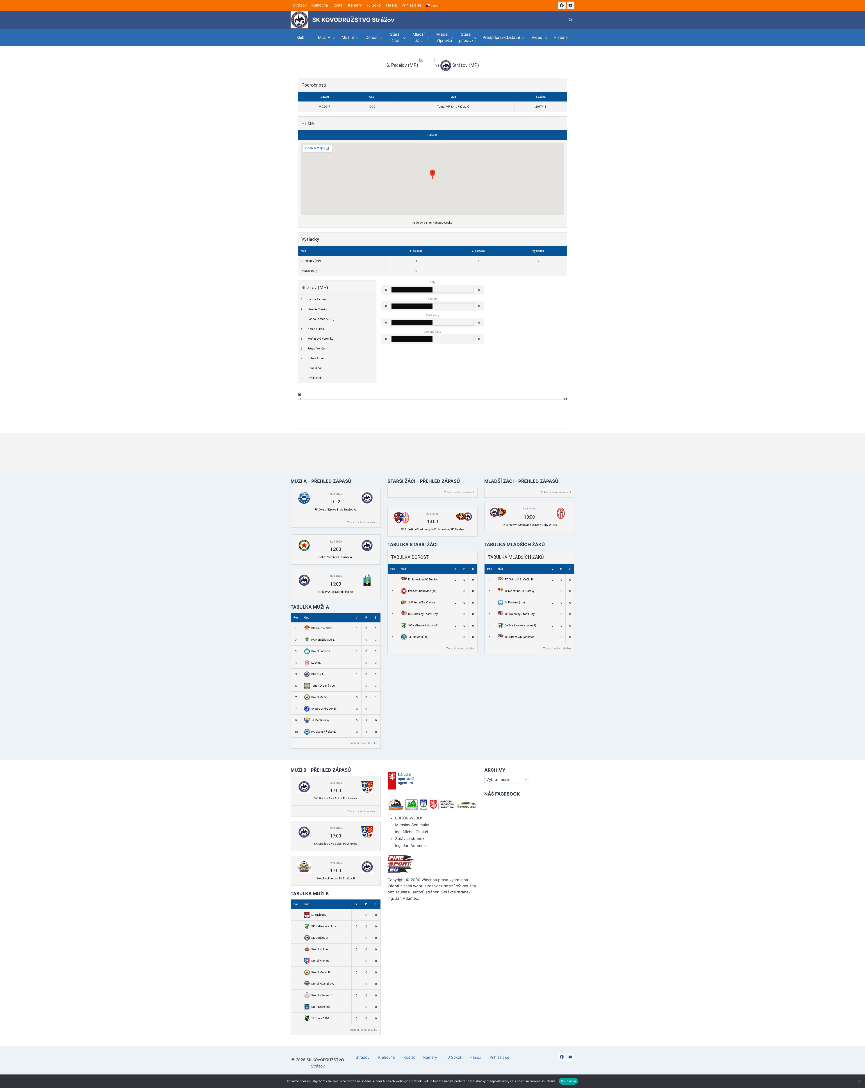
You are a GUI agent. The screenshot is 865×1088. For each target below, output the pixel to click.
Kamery (355, 5)
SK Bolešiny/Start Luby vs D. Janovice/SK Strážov (432, 529)
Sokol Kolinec (320, 949)
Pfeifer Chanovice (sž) (422, 591)
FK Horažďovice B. (323, 639)
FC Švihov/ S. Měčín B (519, 579)
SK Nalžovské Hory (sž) (423, 625)
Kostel (338, 5)
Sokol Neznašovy (322, 983)
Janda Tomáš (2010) (321, 319)
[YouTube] (570, 5)
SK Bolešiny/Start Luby (423, 614)
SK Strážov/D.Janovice (519, 637)
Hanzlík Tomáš (317, 309)
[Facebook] (562, 5)
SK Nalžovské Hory (323, 926)
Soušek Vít (315, 368)
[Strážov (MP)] (299, 395)
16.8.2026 (336, 494)
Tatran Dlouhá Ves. (323, 685)
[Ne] (859, 1081)
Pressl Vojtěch (317, 348)
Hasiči (391, 5)
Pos (296, 617)
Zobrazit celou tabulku (363, 743)
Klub (306, 617)
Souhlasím (568, 1081)
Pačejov (432, 135)
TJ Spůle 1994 (320, 1018)
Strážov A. (317, 674)
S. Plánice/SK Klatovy (421, 602)
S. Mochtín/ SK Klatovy (519, 591)
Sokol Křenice (320, 960)
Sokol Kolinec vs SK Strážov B (335, 878)
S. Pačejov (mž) (515, 602)
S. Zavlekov (318, 914)
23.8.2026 (336, 782)
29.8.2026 (432, 513)
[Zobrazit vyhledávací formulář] (570, 20)
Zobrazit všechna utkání (362, 522)
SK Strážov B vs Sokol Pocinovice (335, 798)
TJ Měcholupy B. (321, 720)
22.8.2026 (336, 541)
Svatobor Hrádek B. (324, 708)
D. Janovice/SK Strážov (423, 579)
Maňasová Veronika (320, 338)
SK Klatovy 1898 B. (323, 628)
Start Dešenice (320, 1006)
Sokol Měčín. (319, 697)
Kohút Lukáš (316, 329)
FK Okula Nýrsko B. (323, 731)
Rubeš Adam (316, 358)
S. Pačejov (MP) (311, 260)
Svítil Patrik (315, 378)
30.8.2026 (336, 576)
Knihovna (319, 5)
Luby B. (316, 662)
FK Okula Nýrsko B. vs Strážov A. (336, 509)
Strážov (300, 5)
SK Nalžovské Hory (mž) (520, 625)
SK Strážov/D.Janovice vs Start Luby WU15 (529, 525)
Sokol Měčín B (320, 972)
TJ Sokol (374, 5)
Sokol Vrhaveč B (321, 995)
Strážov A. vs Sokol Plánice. (335, 591)
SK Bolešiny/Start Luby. (520, 614)
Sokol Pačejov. (320, 651)
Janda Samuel (317, 299)
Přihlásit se (411, 5)
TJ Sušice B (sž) (418, 637)
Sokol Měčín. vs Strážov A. (336, 557)
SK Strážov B (319, 937)
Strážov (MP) (309, 271)
